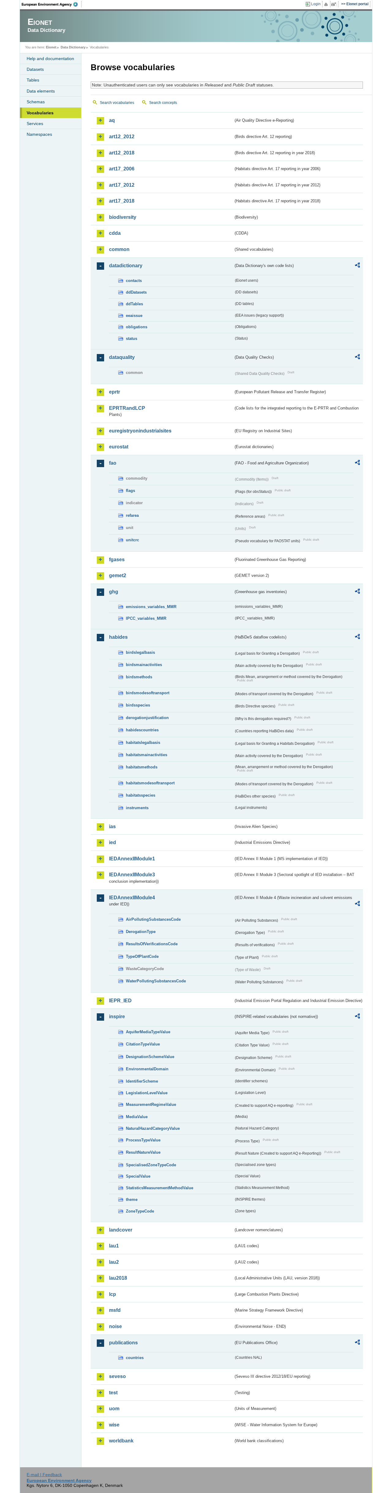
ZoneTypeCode (140, 1211)
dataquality (122, 357)
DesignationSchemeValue (150, 1056)
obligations (136, 327)
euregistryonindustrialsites (140, 430)
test (113, 1392)
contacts (134, 280)
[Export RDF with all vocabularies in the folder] (357, 266)
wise (114, 1424)
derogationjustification (147, 717)
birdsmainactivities (144, 664)
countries (135, 1357)
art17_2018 (121, 201)
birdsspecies (138, 705)
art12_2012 (121, 136)
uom (114, 1408)
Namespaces (39, 134)
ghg (113, 591)
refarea (132, 515)
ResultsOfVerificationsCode (152, 944)
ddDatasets (136, 292)
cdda (115, 233)
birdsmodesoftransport (147, 693)
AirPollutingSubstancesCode (153, 919)
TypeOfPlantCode (142, 956)
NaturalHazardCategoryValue (153, 1128)
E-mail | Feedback (44, 1474)
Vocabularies (40, 112)
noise (115, 1326)
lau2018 (118, 1278)
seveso (117, 1376)
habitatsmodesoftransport (150, 783)
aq (112, 120)
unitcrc (132, 540)
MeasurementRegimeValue (151, 1104)
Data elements (41, 91)
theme (132, 1199)
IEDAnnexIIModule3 (132, 874)
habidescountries (142, 730)
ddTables (134, 304)
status (131, 338)
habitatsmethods (141, 767)
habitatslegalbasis (143, 742)
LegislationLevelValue (147, 1093)
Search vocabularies (117, 103)
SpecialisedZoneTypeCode (151, 1165)
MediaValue (137, 1116)
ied (112, 842)
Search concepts (163, 103)
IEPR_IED (120, 1000)
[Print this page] (326, 4)
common (119, 249)
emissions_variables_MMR (151, 606)
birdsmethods (139, 677)
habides (118, 637)
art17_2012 (121, 185)
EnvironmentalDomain (147, 1069)
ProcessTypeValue (143, 1140)
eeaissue (134, 315)
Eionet (51, 47)
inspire (117, 1016)
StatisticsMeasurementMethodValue (159, 1188)
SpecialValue (138, 1176)
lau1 (114, 1245)
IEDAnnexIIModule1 (132, 858)
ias (112, 826)
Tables (33, 80)
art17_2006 (121, 168)
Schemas (36, 101)
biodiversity (122, 217)
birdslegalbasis (140, 652)
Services (35, 123)
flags (130, 490)
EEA (52, 4)
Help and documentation (50, 58)
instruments (137, 808)
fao (112, 463)
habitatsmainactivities (146, 754)
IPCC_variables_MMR (146, 618)
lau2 (114, 1262)
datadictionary (125, 265)
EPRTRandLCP (127, 408)
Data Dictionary (73, 47)
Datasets (35, 69)
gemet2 (117, 575)
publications (123, 1342)
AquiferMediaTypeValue (148, 1032)
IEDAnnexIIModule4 (132, 897)
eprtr (114, 391)
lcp (112, 1294)
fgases (117, 559)
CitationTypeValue (143, 1044)
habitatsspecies (140, 795)
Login (316, 4)
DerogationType (141, 931)
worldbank (121, 1440)
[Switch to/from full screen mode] (334, 4)
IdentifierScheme (142, 1081)
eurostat (118, 446)
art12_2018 (121, 152)
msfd (115, 1310)
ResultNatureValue (143, 1152)
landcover (120, 1229)
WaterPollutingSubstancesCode (156, 981)
